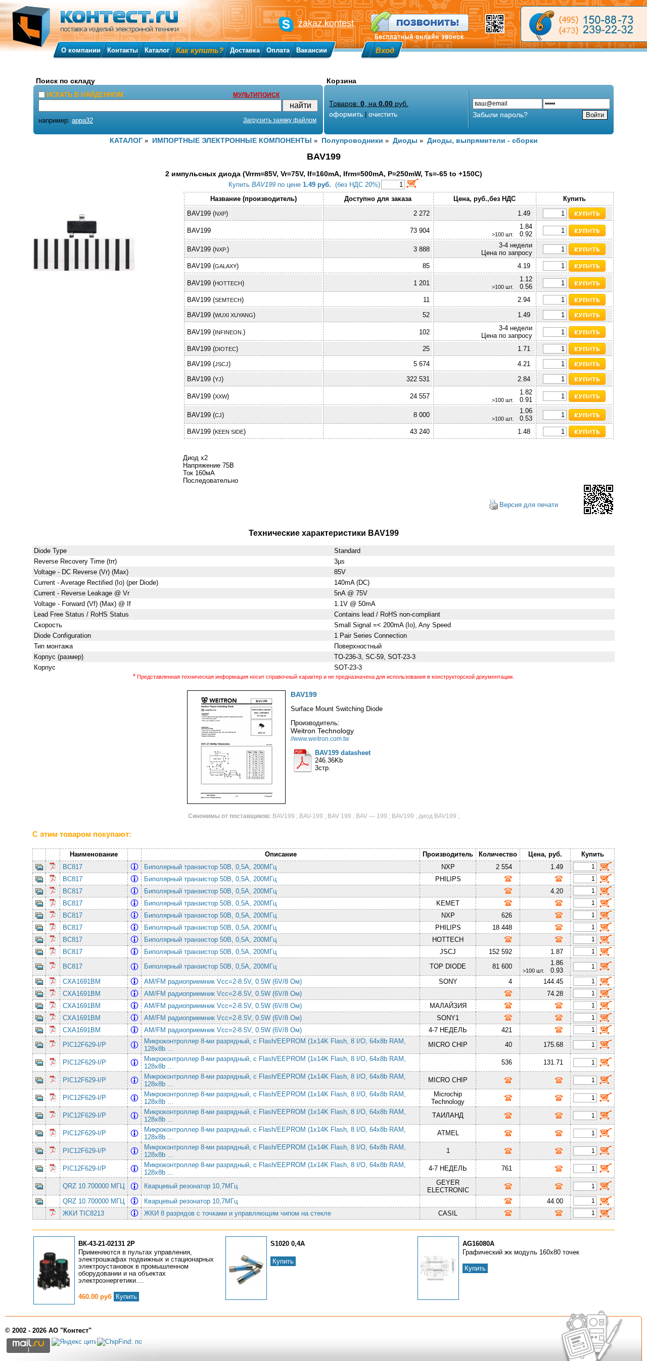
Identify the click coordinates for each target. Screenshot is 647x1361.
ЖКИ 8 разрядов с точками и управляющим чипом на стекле (239, 1213)
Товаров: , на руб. (368, 103)
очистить (382, 114)
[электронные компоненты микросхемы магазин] (584, 24)
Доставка (245, 50)
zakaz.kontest (326, 23)
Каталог (157, 50)
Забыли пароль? (500, 115)
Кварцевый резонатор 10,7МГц (193, 1186)
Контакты (122, 50)
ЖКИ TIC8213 (83, 1213)
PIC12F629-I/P (84, 1044)
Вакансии (311, 50)
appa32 (82, 120)
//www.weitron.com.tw (320, 738)
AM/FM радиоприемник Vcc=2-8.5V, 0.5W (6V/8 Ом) (225, 981)
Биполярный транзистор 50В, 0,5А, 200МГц (212, 867)
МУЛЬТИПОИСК (256, 94)
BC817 (72, 867)
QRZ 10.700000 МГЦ (94, 1186)
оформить (346, 114)
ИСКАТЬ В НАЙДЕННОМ (85, 94)
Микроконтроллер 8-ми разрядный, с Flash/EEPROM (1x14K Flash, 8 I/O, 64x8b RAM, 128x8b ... (275, 1044)
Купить (126, 1296)
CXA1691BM (82, 981)
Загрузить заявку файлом (279, 120)
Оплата (278, 50)
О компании (81, 50)
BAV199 (304, 694)
